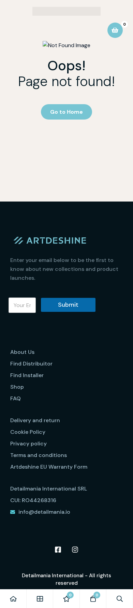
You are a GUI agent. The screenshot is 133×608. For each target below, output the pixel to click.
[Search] (119, 598)
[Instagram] (75, 549)
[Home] (13, 598)
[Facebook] (58, 549)
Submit (68, 304)
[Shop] (40, 598)
